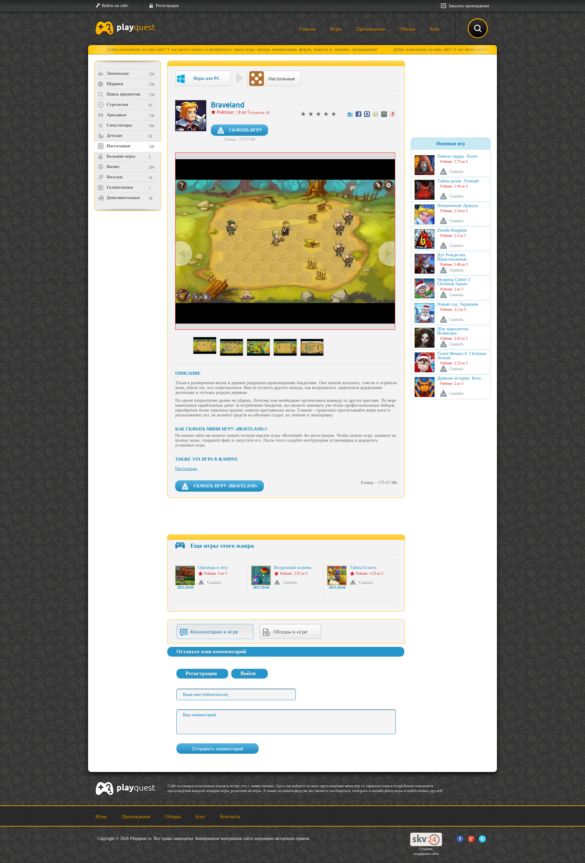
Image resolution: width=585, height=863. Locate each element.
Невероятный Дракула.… (460, 206)
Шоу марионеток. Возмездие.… (453, 331)
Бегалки (114, 177)
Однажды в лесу (213, 568)
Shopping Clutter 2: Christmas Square (454, 282)
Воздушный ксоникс (293, 568)
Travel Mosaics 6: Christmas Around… (461, 356)
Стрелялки (117, 104)
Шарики (115, 84)
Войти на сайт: (115, 5)
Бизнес (113, 166)
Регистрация (167, 5)
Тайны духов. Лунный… (460, 181)
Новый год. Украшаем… (459, 304)
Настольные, (186, 468)
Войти (248, 673)
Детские (114, 135)
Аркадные (116, 115)
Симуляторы (119, 125)
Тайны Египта (363, 568)
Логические (118, 73)
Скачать (214, 582)
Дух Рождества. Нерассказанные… (454, 257)
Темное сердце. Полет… (459, 156)
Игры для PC (206, 78)
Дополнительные (123, 197)
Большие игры (121, 156)
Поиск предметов (123, 94)
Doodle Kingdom (452, 230)
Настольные (118, 146)
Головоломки (120, 187)
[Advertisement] (128, 263)
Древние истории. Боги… (461, 378)
